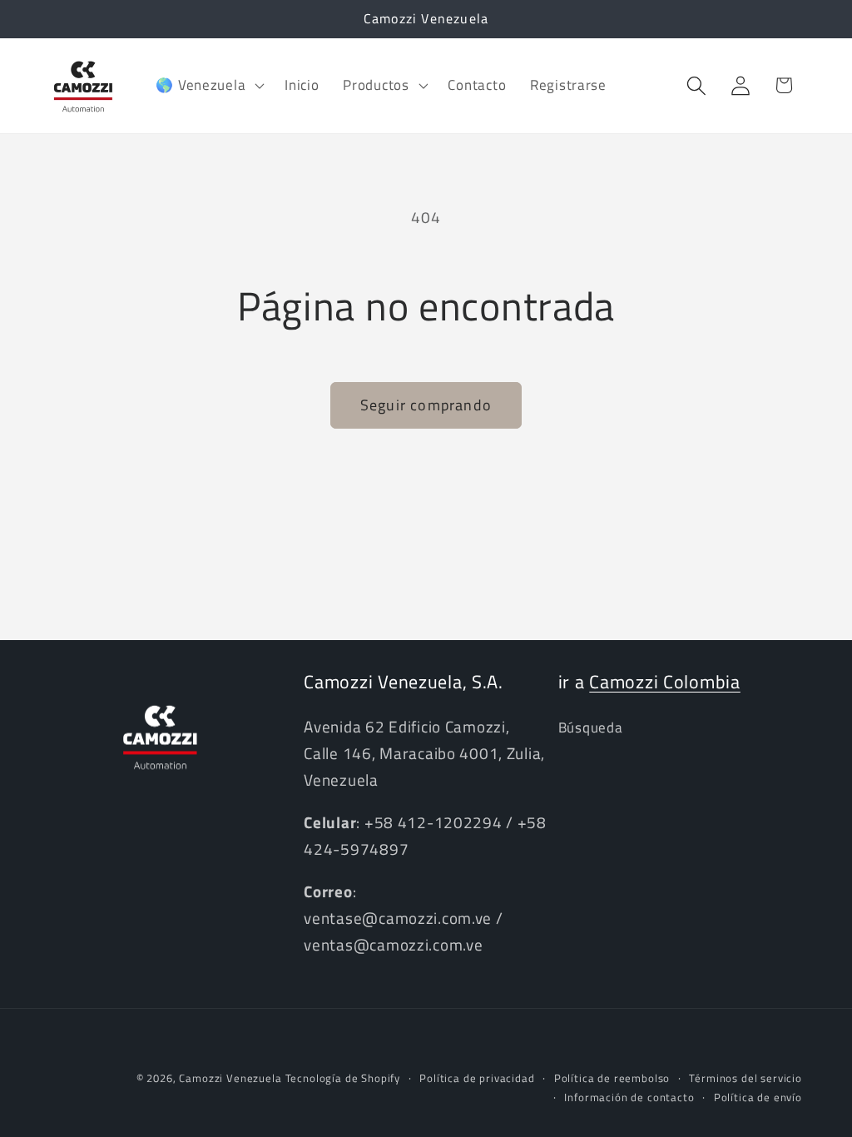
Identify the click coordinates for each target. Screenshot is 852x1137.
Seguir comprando (426, 405)
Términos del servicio (745, 1078)
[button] (208, 86)
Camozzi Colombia (665, 681)
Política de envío (758, 1097)
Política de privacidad (476, 1078)
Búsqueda (590, 727)
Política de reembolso (612, 1078)
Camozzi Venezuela (230, 1078)
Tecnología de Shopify (343, 1078)
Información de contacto (629, 1097)
